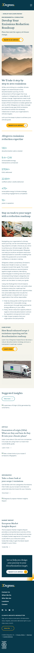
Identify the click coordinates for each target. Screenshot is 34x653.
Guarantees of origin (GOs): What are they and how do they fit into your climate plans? (16, 433)
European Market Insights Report (10, 525)
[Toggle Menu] (31, 5)
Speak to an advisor (11, 40)
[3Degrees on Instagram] (13, 610)
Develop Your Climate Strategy (12, 13)
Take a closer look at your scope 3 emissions (12, 480)
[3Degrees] (8, 5)
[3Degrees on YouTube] (9, 610)
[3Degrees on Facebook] (2, 610)
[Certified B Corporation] (4, 645)
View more (7, 398)
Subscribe (5, 547)
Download (5, 493)
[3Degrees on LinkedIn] (6, 610)
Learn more (8, 349)
